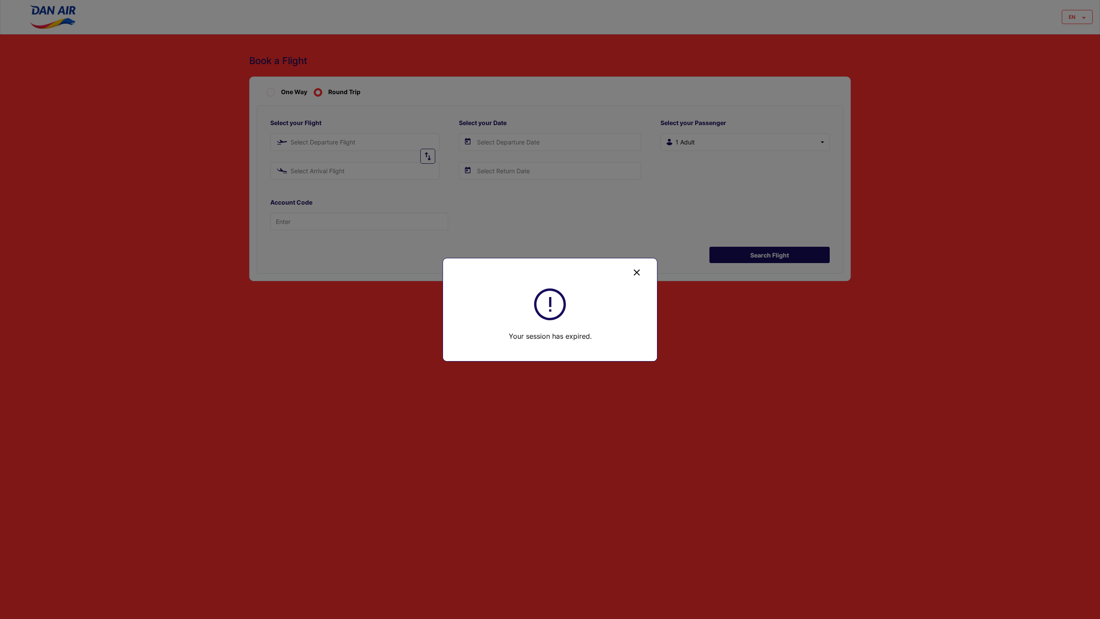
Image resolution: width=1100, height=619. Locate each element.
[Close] (637, 272)
